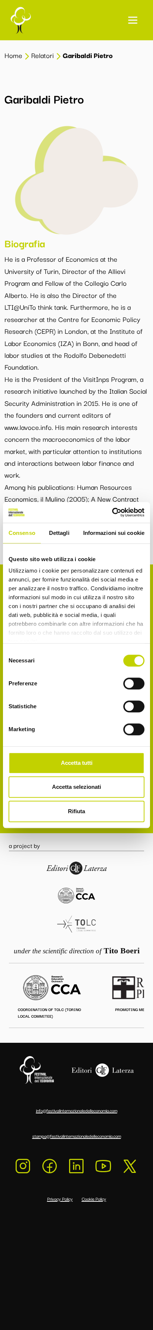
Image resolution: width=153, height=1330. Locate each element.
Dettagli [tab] (59, 533)
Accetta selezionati (76, 787)
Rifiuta (76, 811)
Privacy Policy (60, 1198)
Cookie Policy (94, 1198)
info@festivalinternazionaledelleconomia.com (76, 1110)
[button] (133, 20)
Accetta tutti (76, 763)
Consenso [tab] (22, 533)
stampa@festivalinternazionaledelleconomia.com (76, 1135)
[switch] (133, 683)
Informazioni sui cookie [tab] (113, 533)
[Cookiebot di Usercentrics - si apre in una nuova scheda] (111, 512)
